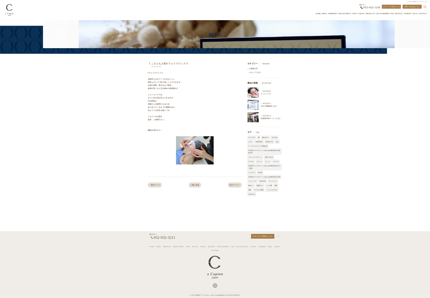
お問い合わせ (269, 157)
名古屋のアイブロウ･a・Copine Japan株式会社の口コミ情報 (264, 167)
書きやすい (265, 137)
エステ (250, 142)
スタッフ (259, 161)
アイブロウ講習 (258, 190)
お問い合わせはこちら (412, 7)
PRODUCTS (269, 142)
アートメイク (273, 181)
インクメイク (252, 181)
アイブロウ (251, 137)
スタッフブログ (255, 72)
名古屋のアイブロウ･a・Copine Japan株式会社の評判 (264, 177)
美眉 (249, 190)
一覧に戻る (194, 185)
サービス (276, 161)
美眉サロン (260, 185)
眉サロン (251, 185)
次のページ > (235, 185)
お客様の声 (253, 68)
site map (215, 250)
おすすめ (274, 137)
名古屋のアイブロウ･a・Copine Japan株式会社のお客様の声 (264, 152)
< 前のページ (154, 185)
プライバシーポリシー (255, 157)
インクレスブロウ (271, 190)
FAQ (277, 142)
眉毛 (276, 185)
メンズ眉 (269, 185)
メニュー (267, 161)
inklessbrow (251, 194)
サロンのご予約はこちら (391, 7)
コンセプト (251, 172)
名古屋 (260, 172)
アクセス (251, 161)
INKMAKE (262, 181)
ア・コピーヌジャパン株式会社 (258, 146)
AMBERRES (259, 142)
